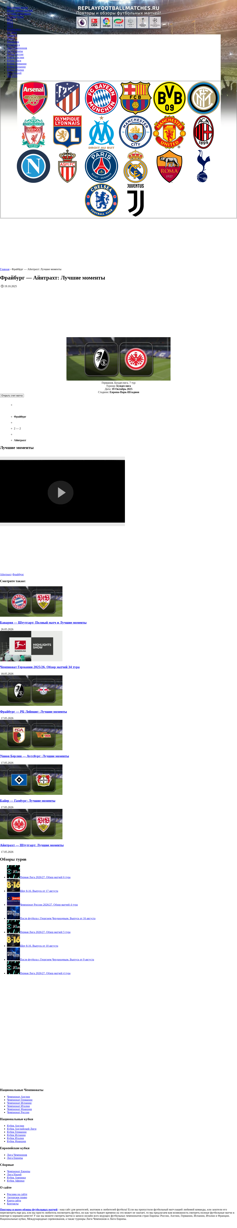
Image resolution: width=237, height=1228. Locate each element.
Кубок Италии (15, 69)
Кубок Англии (15, 57)
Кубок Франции (16, 1141)
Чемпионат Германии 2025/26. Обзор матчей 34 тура (40, 667)
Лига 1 (11, 38)
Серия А (12, 35)
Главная (4, 269)
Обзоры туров (15, 16)
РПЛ (9, 19)
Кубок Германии (17, 63)
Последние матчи (17, 7)
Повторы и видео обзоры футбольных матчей (28, 1209)
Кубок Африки (15, 1180)
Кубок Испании (16, 66)
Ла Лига (12, 32)
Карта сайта (14, 1200)
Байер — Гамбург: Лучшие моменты (27, 800)
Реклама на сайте (17, 1194)
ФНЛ (10, 23)
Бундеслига (14, 29)
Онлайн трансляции (19, 13)
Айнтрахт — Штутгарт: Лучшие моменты (32, 845)
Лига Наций (14, 73)
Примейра (13, 41)
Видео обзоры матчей (20, 10)
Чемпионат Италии (18, 1106)
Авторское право (17, 1197)
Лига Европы (15, 51)
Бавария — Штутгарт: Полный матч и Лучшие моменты (43, 622)
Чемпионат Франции (19, 1109)
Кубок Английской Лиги (21, 1128)
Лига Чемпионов (17, 48)
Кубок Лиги (14, 60)
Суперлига (13, 44)
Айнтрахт (6, 574)
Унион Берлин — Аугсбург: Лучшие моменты (34, 756)
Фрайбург (18, 574)
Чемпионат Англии (18, 1096)
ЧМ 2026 (12, 76)
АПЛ (10, 26)
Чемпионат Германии (19, 1099)
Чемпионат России (18, 1112)
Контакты (13, 1203)
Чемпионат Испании (19, 1102)
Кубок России (15, 54)
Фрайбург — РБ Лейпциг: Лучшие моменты (33, 711)
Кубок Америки (16, 1177)
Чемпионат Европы (18, 1171)
